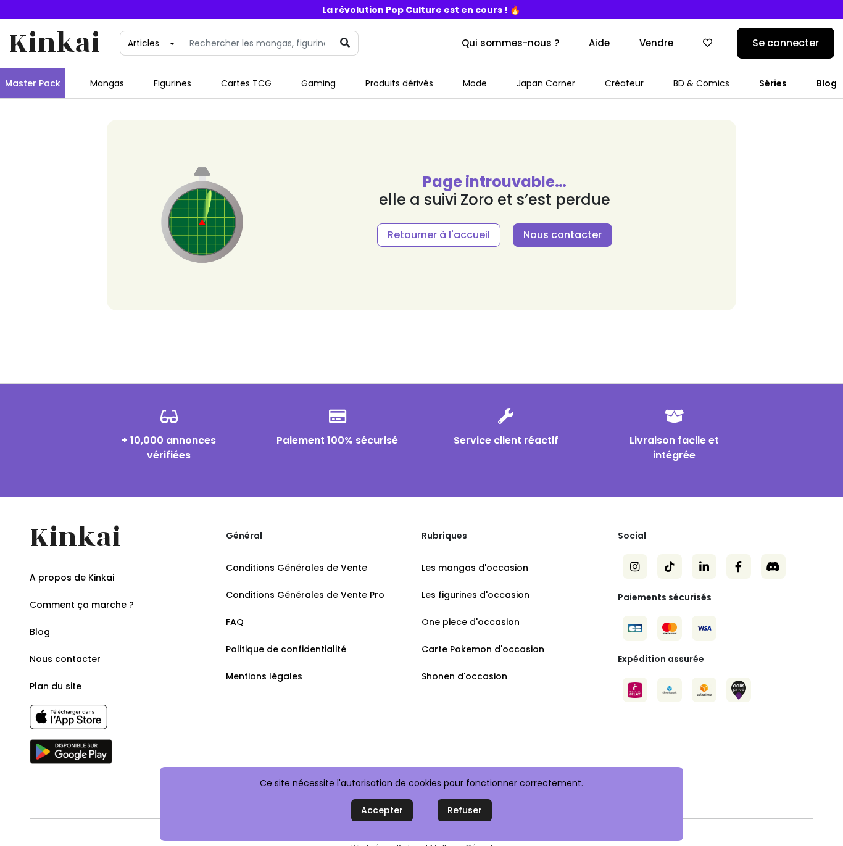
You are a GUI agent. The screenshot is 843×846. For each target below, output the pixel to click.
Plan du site (55, 686)
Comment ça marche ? (82, 605)
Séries (773, 83)
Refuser (464, 810)
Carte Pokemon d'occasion (483, 649)
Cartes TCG (246, 83)
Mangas (107, 83)
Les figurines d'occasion (475, 595)
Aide (599, 42)
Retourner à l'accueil (439, 235)
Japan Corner (546, 83)
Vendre (656, 42)
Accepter (382, 810)
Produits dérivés (399, 83)
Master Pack (32, 83)
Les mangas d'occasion (475, 568)
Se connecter (785, 43)
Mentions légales (264, 676)
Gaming (318, 83)
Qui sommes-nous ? (510, 42)
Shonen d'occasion (464, 676)
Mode (475, 83)
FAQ (235, 622)
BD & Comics (701, 83)
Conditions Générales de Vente (296, 568)
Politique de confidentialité (286, 649)
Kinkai (54, 43)
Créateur (624, 83)
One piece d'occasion (471, 622)
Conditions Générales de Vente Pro (305, 595)
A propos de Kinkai (72, 577)
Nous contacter (562, 235)
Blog (826, 83)
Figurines (172, 83)
